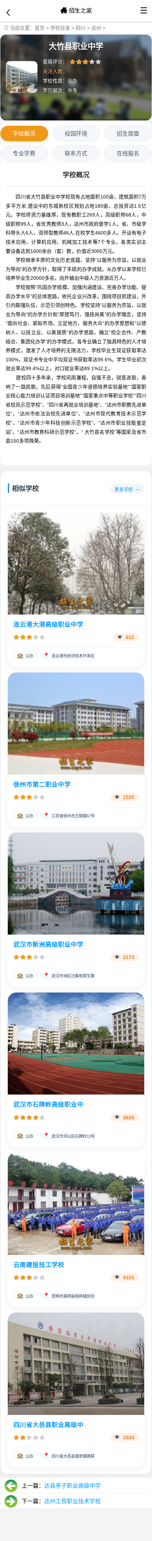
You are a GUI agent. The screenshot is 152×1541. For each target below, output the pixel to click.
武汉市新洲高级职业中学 (48, 944)
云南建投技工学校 (38, 1264)
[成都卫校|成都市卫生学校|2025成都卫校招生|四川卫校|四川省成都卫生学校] (76, 11)
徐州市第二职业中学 (42, 784)
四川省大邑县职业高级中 (48, 1424)
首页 (40, 28)
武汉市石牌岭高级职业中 (48, 1104)
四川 (81, 28)
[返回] (8, 12)
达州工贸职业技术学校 (72, 1501)
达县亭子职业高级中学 (72, 1486)
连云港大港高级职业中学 (48, 624)
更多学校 (124, 489)
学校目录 (60, 28)
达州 (96, 28)
